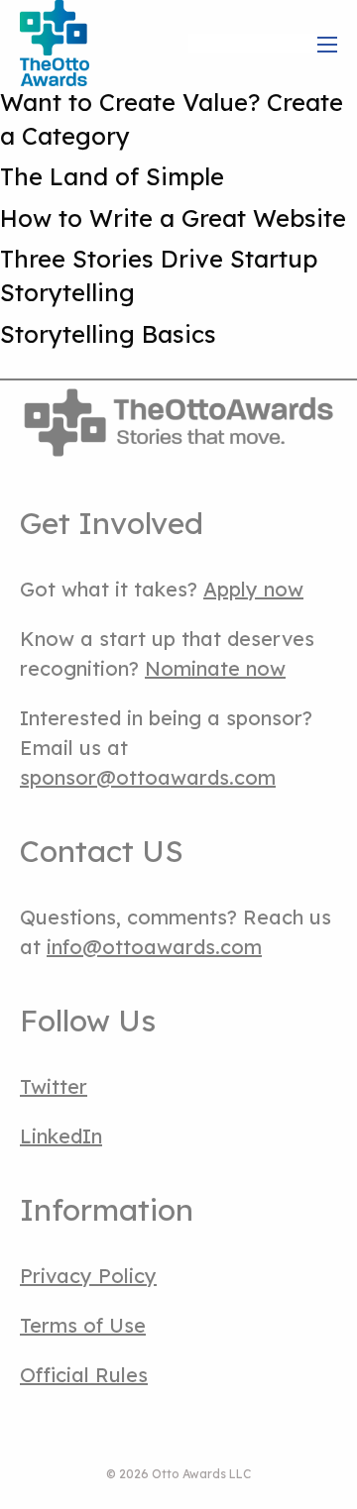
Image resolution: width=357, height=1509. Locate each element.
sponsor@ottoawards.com (148, 777)
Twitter (53, 1086)
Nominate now (215, 668)
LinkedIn (61, 1136)
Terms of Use (83, 1325)
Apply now (253, 589)
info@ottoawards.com (154, 946)
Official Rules (84, 1374)
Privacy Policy (88, 1275)
